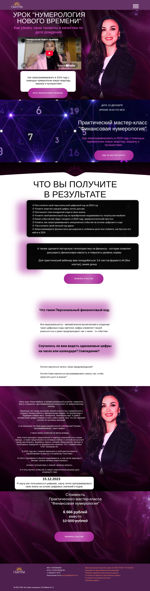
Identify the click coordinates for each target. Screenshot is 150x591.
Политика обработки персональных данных (101, 573)
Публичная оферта (92, 580)
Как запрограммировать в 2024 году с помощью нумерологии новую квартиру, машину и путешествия (113, 142)
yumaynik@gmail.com (70, 575)
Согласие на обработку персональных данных (102, 575)
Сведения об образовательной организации (102, 570)
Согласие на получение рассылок (98, 578)
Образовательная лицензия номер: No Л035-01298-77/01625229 (109, 568)
